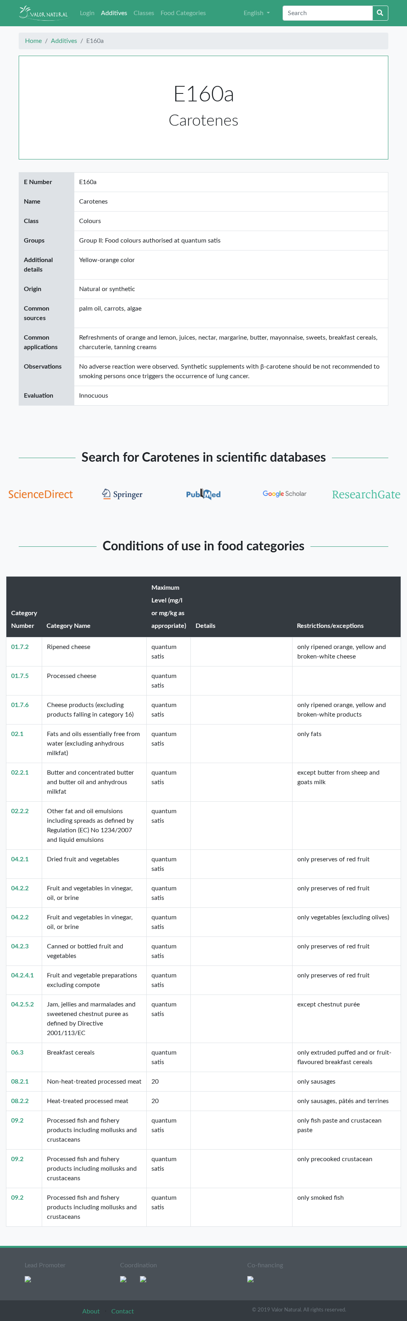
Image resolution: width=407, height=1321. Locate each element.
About (91, 1311)
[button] (256, 13)
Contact (122, 1311)
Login (87, 13)
